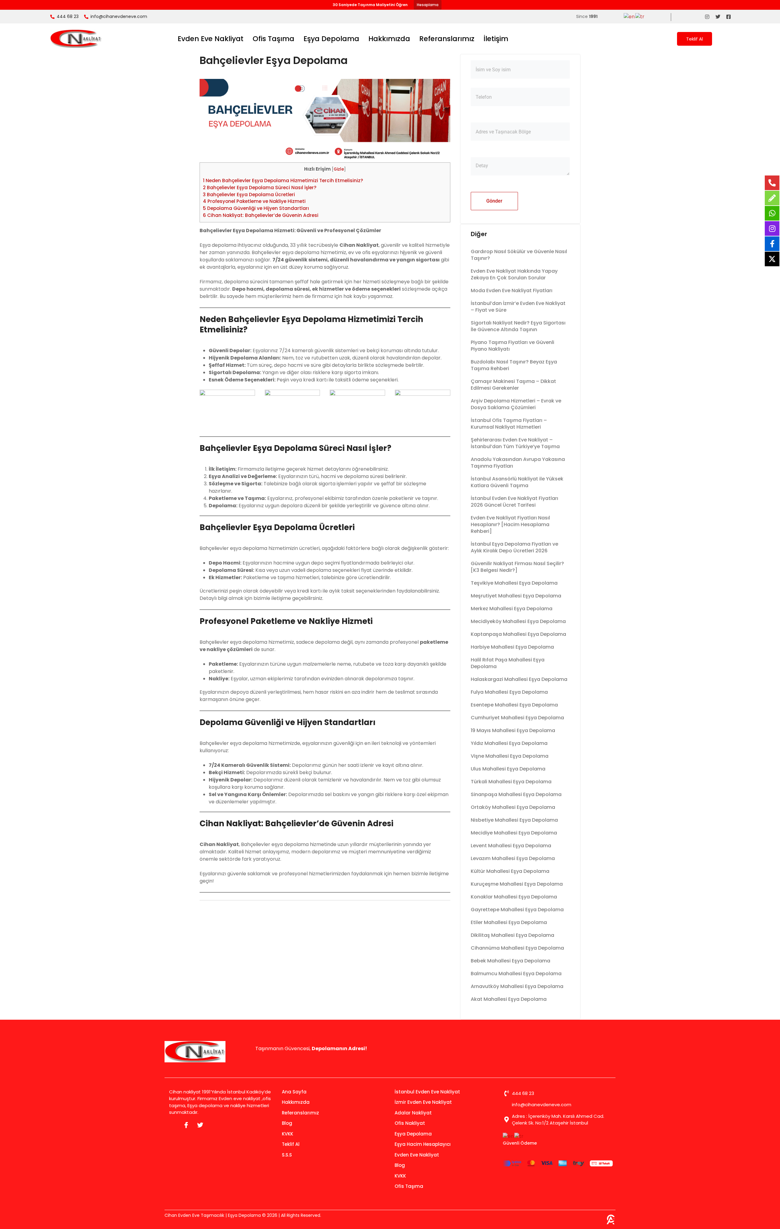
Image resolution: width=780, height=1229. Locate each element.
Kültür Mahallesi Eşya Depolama (510, 871)
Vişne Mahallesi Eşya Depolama (509, 756)
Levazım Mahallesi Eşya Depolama (513, 858)
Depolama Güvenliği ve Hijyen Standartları (256, 208)
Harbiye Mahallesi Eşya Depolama (512, 646)
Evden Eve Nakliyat (210, 39)
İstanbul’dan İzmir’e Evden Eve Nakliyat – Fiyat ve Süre (518, 306)
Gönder (494, 201)
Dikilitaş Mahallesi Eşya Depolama (512, 935)
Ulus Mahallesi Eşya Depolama (508, 768)
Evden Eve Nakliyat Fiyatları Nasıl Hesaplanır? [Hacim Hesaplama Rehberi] (510, 524)
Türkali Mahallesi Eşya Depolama (511, 781)
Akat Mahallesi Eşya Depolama (509, 999)
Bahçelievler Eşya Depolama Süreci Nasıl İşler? (260, 187)
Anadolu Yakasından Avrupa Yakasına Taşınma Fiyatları (518, 462)
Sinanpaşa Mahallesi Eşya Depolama (516, 794)
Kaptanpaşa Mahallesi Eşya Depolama (518, 634)
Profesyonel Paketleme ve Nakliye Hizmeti (254, 201)
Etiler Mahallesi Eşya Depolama (509, 922)
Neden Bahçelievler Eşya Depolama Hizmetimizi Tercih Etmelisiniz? (283, 180)
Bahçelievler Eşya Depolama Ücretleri (249, 194)
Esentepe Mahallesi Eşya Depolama (514, 704)
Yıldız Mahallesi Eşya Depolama (509, 743)
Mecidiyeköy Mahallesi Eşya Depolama (518, 621)
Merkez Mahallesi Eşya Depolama (511, 608)
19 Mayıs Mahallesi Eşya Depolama (513, 730)
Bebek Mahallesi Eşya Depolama (510, 960)
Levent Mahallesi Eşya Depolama (511, 845)
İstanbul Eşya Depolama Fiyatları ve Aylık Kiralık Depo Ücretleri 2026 (514, 547)
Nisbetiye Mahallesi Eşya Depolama (514, 819)
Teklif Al (694, 39)
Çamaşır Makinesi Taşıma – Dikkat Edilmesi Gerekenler (513, 384)
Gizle (339, 169)
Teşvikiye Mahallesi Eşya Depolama (514, 582)
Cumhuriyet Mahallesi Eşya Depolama (517, 717)
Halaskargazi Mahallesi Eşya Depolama (519, 679)
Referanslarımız (446, 39)
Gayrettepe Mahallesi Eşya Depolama (517, 909)
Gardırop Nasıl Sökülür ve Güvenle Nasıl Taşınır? (519, 255)
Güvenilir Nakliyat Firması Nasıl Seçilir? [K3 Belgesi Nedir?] (517, 567)
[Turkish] (640, 16)
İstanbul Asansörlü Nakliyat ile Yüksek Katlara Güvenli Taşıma (517, 482)
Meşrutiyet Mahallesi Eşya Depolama (516, 595)
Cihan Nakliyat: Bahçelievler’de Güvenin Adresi (260, 215)
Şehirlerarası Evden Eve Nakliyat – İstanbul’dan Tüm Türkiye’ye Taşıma (515, 443)
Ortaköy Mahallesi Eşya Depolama (513, 807)
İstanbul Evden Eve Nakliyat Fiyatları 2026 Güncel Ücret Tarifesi (514, 501)
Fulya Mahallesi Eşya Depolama (509, 692)
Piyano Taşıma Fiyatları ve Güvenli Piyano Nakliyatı (512, 345)
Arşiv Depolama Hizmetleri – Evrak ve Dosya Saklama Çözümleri (516, 404)
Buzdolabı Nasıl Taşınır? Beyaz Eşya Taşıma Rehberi (514, 365)
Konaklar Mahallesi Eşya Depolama (514, 896)
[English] (629, 16)
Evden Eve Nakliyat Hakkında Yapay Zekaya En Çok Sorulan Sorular (514, 274)
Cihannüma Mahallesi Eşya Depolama (517, 947)
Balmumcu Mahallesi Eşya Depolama (516, 973)
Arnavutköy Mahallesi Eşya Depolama (517, 986)
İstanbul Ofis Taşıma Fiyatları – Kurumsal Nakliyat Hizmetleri (509, 423)
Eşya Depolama (331, 39)
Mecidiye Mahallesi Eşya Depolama (514, 832)
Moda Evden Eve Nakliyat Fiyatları (511, 290)
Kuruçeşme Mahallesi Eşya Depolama (517, 883)
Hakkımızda (389, 39)
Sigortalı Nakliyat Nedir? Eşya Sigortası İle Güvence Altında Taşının (518, 326)
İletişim (496, 39)
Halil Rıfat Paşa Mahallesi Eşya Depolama (507, 663)
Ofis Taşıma (273, 39)
